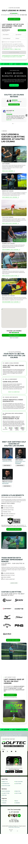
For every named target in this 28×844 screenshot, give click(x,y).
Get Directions (23, 14)
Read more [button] (8, 122)
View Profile (7, 468)
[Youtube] (11, 754)
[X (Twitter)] (7, 754)
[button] (1, 118)
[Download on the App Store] (19, 774)
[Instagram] (3, 754)
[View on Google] (4, 114)
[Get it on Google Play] (9, 774)
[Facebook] (15, 754)
